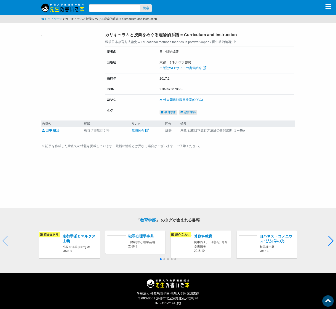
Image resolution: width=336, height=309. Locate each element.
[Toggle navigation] (328, 6)
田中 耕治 (52, 130)
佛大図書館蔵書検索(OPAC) (182, 100)
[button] (331, 241)
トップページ (53, 19)
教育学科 (189, 112)
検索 (146, 8)
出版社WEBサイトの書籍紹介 (181, 68)
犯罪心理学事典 (141, 236)
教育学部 (169, 112)
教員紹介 (138, 130)
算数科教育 (203, 236)
